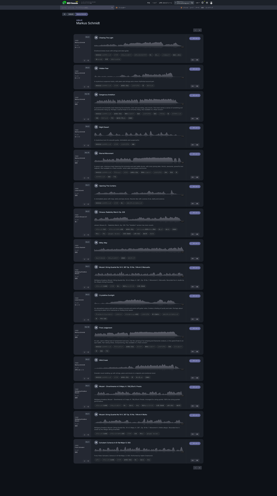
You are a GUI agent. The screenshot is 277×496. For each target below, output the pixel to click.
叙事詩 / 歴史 (125, 85)
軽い (151, 55)
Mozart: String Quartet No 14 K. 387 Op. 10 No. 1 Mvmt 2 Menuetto (124, 267)
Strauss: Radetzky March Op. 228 (112, 212)
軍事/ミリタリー (129, 114)
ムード (192, 7)
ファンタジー (178, 346)
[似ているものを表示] (197, 59)
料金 (148, 3)
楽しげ (161, 229)
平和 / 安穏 (103, 318)
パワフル (162, 114)
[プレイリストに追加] (192, 59)
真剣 (166, 172)
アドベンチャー (118, 346)
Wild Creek (103, 360)
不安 (112, 118)
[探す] (112, 7)
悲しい (157, 55)
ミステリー (118, 314)
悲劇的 (130, 118)
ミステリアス (135, 85)
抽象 (133, 144)
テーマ (197, 7)
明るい (98, 233)
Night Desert (104, 127)
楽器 (202, 7)
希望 (106, 59)
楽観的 (174, 229)
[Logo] (70, 3)
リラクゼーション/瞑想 (131, 314)
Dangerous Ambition (107, 95)
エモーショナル (115, 59)
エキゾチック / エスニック (134, 203)
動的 (138, 114)
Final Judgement (105, 328)
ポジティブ (131, 258)
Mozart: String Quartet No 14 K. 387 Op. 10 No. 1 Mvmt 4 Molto (123, 415)
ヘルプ (154, 3)
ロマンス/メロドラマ (140, 55)
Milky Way (103, 243)
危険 (97, 118)
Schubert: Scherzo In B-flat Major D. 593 (114, 443)
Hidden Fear (104, 68)
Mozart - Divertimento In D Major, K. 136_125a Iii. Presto (120, 386)
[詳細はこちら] (84, 60)
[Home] (64, 14)
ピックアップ (209, 7)
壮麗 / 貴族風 (127, 233)
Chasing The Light (106, 38)
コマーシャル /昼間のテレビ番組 (146, 229)
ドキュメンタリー (126, 55)
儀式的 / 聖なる (121, 118)
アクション (117, 172)
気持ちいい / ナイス (128, 286)
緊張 (155, 114)
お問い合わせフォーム (165, 3)
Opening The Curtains (107, 186)
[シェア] (88, 60)
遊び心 (167, 229)
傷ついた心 (99, 59)
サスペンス (150, 85)
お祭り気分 (137, 233)
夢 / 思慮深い (156, 314)
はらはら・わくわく (114, 233)
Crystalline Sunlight (106, 295)
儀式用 (145, 233)
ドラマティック (176, 114)
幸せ (104, 233)
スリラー (139, 346)
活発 (135, 433)
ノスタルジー (166, 55)
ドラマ (116, 55)
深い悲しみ (139, 377)
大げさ (152, 233)
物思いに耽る (177, 55)
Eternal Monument (106, 153)
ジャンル (185, 7)
